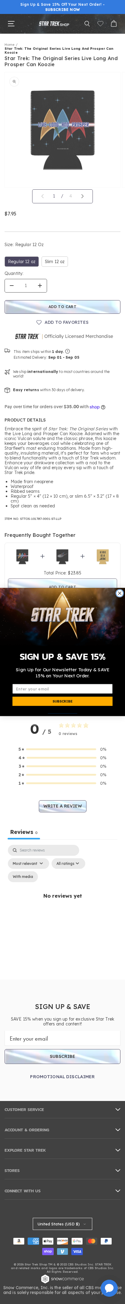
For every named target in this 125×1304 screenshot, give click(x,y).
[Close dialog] (119, 593)
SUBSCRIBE (62, 701)
